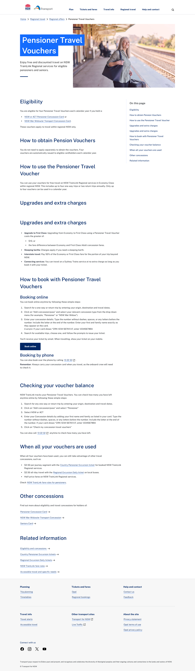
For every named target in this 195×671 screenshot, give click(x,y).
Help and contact (150, 9)
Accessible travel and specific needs (38, 572)
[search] (173, 10)
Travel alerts (26, 619)
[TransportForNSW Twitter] (37, 649)
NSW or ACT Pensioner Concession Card (44, 117)
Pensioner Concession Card (33, 512)
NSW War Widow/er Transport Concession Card (48, 121)
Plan (71, 9)
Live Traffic (77, 624)
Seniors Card (26, 523)
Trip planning (26, 592)
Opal (74, 592)
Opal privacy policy (133, 630)
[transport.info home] (39, 7)
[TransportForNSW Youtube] (44, 649)
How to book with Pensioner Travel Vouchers (146, 138)
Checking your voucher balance (145, 145)
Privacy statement (132, 619)
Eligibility (134, 110)
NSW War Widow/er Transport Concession (40, 517)
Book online (30, 346)
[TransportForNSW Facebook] (22, 649)
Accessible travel (28, 624)
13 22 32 (68, 360)
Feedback (128, 597)
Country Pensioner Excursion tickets (38, 554)
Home (23, 19)
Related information (139, 160)
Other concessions (139, 155)
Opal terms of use (132, 624)
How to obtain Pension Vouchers (145, 115)
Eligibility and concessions (33, 548)
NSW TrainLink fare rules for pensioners (46, 482)
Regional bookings (81, 597)
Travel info (108, 9)
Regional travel (128, 9)
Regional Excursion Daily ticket (68, 472)
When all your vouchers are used (146, 150)
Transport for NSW (81, 619)
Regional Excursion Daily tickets (36, 560)
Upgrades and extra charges (144, 125)
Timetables (25, 597)
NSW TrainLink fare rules (32, 566)
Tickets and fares (88, 9)
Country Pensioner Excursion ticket (77, 465)
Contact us (129, 592)
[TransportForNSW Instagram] (29, 649)
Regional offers (56, 19)
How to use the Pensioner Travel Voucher (150, 120)
